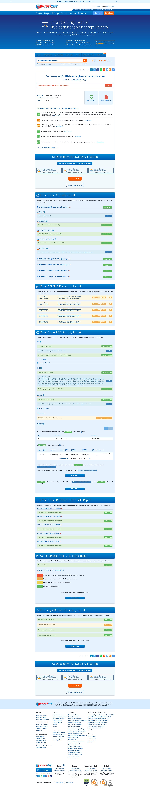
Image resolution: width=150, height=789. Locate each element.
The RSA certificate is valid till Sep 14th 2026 (68, 316)
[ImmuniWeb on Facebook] (46, 775)
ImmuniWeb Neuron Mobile (42, 719)
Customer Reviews (57, 720)
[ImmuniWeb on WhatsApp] (41, 775)
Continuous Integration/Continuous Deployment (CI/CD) (101, 715)
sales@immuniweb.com (59, 770)
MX (111, 428)
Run (84, 60)
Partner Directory (92, 738)
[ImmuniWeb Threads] (51, 775)
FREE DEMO (75, 179)
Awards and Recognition (58, 718)
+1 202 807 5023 (91, 768)
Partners (90, 734)
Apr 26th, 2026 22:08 (69, 296)
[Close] (116, 1)
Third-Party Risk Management (74, 752)
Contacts (55, 724)
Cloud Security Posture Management (76, 728)
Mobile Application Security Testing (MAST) (98, 722)
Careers (55, 726)
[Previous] (11, 1)
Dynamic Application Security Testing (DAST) (98, 720)
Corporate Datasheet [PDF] (75, 185)
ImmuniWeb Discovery (41, 715)
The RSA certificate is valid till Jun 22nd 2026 (69, 298)
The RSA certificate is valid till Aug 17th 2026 (68, 322)
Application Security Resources (97, 712)
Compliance (39, 730)
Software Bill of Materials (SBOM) (95, 728)
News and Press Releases (59, 732)
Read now (91, 1)
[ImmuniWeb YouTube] (48, 775)
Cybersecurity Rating (41, 747)
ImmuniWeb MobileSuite (42, 724)
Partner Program (92, 736)
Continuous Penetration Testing (75, 733)
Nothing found (108, 565)
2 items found (108, 624)
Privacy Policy (69, 782)
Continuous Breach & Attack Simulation (77, 731)
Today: (108, 9)
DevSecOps (90, 729)
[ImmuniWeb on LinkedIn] (37, 775)
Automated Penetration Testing (75, 724)
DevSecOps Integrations (41, 728)
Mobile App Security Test (41, 744)
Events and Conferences (58, 736)
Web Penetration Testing (73, 756)
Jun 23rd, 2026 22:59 (69, 321)
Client (107, 6)
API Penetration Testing (73, 715)
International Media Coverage (60, 734)
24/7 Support (96, 6)
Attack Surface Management (74, 722)
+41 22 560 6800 (59, 768)
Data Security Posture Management (76, 741)
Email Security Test (40, 738)
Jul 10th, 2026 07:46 (69, 315)
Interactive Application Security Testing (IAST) (98, 718)
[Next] (139, 1)
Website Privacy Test (41, 742)
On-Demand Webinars (58, 738)
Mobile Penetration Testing (74, 743)
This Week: (99, 9)
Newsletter (44, 770)
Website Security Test (41, 740)
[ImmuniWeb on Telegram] (44, 775)
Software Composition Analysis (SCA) (96, 726)
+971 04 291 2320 (106, 768)
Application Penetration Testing (75, 718)
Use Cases (71, 712)
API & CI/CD (69, 55)
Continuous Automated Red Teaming (76, 729)
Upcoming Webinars (57, 740)
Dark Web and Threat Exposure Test (44, 745)
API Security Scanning (73, 716)
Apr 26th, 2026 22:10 (69, 303)
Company (56, 712)
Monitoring (59, 55)
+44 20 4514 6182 (75, 768)
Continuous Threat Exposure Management (77, 735)
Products (38, 712)
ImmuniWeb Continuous (42, 726)
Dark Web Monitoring (72, 739)
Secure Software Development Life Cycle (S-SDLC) (99, 716)
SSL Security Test (40, 736)
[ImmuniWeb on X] (39, 775)
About (78, 55)
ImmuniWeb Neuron (41, 717)
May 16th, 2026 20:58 (69, 309)
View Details (75, 598)
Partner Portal (91, 741)
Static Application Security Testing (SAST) (97, 724)
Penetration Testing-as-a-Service (75, 748)
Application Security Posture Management (77, 720)
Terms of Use (59, 782)
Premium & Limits (88, 55)
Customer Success (57, 722)
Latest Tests (48, 55)
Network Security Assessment (74, 746)
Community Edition (41, 734)
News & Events (57, 730)
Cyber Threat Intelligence (73, 737)
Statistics (101, 54)
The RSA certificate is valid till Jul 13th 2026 (68, 310)
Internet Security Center (79, 9)
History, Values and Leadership (60, 716)
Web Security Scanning (73, 758)
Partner (112, 6)
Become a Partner (92, 740)
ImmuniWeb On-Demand (42, 722)
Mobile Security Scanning (73, 744)
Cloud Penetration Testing (74, 726)
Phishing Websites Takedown (74, 750)
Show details (56, 115)
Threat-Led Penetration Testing (75, 754)
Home (38, 55)
